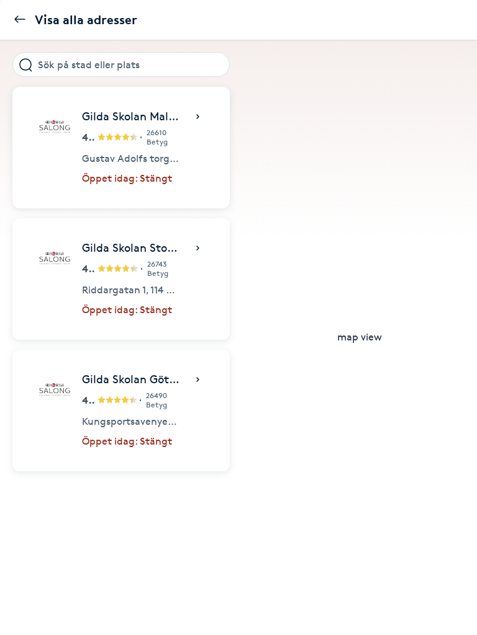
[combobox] (121, 64)
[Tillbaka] (19, 19)
